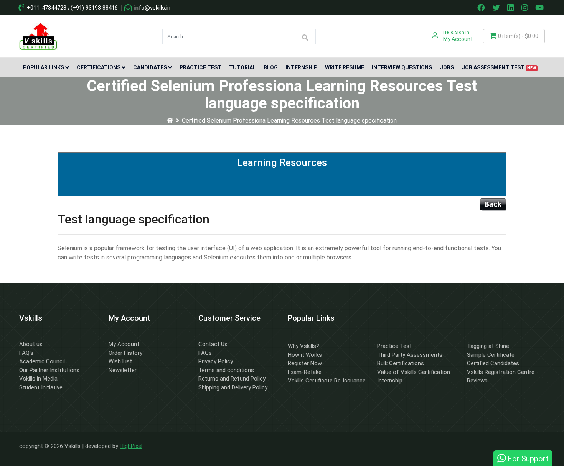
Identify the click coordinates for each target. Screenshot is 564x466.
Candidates (150, 67)
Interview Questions (402, 67)
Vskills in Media (38, 378)
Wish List (120, 361)
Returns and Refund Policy (232, 378)
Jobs (447, 67)
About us (31, 344)
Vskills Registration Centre (500, 372)
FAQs (205, 353)
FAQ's (26, 353)
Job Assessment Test (499, 67)
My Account (124, 344)
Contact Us (213, 344)
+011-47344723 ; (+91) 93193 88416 (71, 7)
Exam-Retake (305, 372)
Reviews (477, 380)
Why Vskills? (303, 346)
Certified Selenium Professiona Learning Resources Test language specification (289, 120)
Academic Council (42, 361)
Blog (271, 67)
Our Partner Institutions (49, 370)
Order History (125, 353)
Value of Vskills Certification (413, 372)
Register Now (305, 363)
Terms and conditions (226, 370)
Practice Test (200, 67)
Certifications (98, 67)
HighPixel (131, 446)
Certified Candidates (493, 363)
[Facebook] (482, 7)
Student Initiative (41, 387)
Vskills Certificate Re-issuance (327, 380)
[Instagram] (525, 7)
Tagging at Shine (488, 346)
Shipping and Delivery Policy (232, 387)
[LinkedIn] (511, 7)
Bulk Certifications (400, 363)
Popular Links (43, 67)
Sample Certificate (491, 354)
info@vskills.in (151, 7)
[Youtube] (540, 7)
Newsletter (123, 370)
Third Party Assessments (409, 354)
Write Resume (344, 67)
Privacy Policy (215, 361)
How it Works (305, 354)
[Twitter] (497, 7)
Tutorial (242, 67)
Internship (301, 67)
